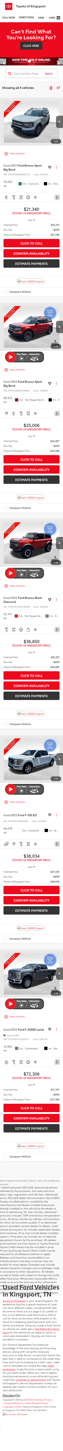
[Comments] (57, 197)
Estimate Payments (31, 263)
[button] (8, 17)
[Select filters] (51, 87)
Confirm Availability (31, 253)
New (41, 17)
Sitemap (39, 1399)
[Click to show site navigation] (58, 17)
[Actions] (56, 167)
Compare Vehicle (20, 292)
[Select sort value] (57, 87)
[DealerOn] (11, 1395)
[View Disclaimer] (35, 197)
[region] (31, 229)
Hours (19, 1406)
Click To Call (31, 243)
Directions (26, 17)
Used (52, 17)
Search (48, 73)
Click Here (31, 45)
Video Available (14, 154)
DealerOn (28, 1399)
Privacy (47, 1399)
